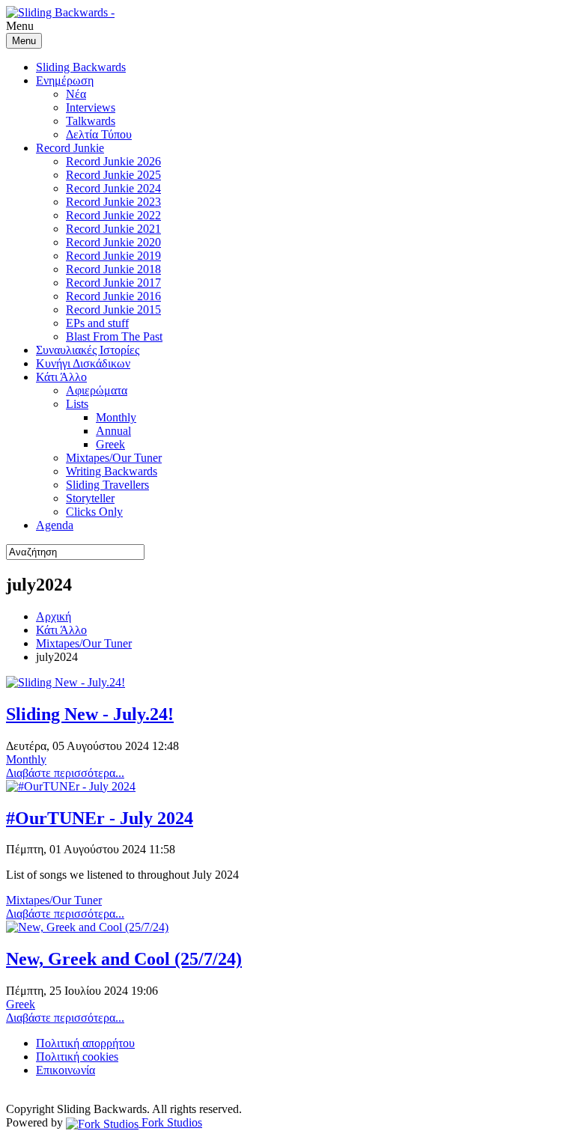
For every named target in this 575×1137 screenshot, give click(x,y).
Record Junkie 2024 (113, 188)
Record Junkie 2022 (113, 215)
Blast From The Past (114, 336)
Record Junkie (70, 147)
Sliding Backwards (81, 67)
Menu (24, 40)
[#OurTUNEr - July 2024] (71, 786)
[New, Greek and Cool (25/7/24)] (87, 927)
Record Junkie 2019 (113, 255)
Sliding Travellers (107, 484)
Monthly (116, 417)
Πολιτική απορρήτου (85, 1043)
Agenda (54, 525)
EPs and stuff (97, 323)
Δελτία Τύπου (99, 134)
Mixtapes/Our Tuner (114, 457)
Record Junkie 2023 (113, 201)
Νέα (76, 94)
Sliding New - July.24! (90, 714)
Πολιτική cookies (77, 1056)
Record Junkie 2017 (113, 282)
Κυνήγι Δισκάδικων (83, 363)
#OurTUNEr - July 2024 (99, 818)
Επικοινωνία (65, 1070)
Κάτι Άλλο (61, 377)
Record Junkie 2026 (113, 161)
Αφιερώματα (96, 390)
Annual (113, 430)
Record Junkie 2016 (113, 296)
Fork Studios (170, 1122)
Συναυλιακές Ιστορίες (87, 350)
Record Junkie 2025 (113, 174)
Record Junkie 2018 (113, 269)
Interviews (90, 107)
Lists (77, 403)
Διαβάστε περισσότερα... (65, 772)
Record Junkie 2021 (113, 228)
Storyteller (90, 498)
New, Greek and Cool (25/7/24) (124, 959)
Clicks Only (94, 511)
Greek (110, 444)
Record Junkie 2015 (113, 309)
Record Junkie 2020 (113, 242)
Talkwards (90, 121)
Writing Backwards (111, 471)
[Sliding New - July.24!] (65, 682)
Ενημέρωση (65, 80)
